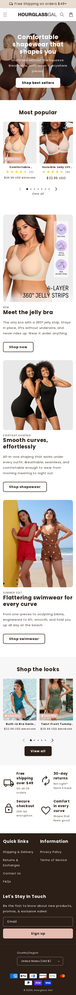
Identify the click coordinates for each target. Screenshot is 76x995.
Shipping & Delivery (18, 852)
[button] (5, 14)
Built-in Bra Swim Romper (19, 724)
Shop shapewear (25, 487)
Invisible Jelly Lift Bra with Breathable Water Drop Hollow (56, 167)
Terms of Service (53, 860)
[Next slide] (56, 189)
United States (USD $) (36, 961)
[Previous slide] (20, 189)
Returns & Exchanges (11, 862)
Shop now (18, 347)
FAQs (7, 881)
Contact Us (12, 873)
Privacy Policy (51, 852)
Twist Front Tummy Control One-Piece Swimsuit (56, 724)
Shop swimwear (24, 639)
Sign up (38, 933)
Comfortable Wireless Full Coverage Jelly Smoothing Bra (20, 167)
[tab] (27, 189)
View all (38, 194)
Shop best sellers (38, 82)
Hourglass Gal (43, 990)
